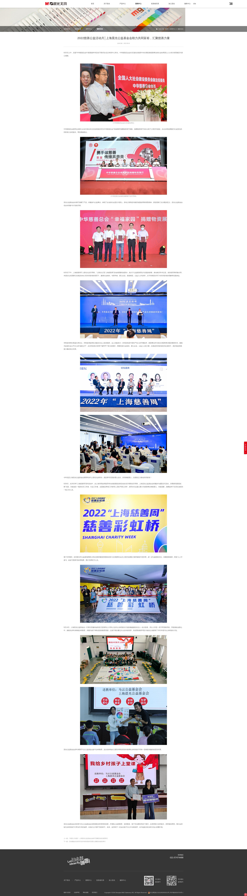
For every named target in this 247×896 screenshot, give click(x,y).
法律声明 (76, 892)
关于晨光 (107, 3)
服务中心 (187, 3)
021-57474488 (176, 857)
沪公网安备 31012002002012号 (159, 892)
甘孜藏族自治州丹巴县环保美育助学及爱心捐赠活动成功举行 (87, 841)
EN (194, 4)
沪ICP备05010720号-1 (176, 892)
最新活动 (100, 29)
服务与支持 (67, 892)
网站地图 (85, 892)
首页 (92, 3)
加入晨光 (172, 3)
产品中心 (123, 3)
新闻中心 (138, 3)
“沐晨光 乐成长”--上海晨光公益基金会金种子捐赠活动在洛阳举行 (88, 838)
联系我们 (94, 892)
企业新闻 (67, 29)
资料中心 (89, 29)
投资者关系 (155, 3)
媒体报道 (78, 29)
